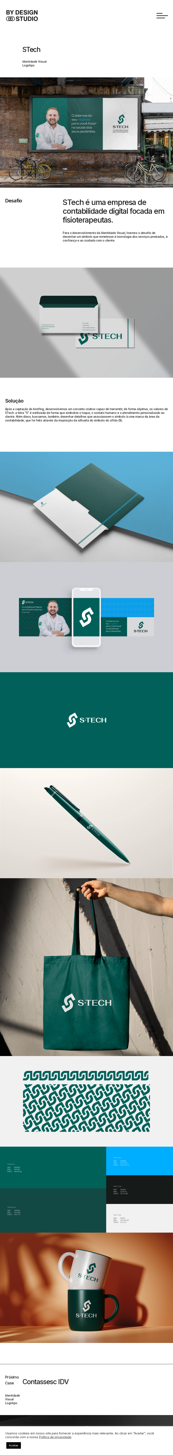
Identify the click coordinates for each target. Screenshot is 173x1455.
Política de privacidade (55, 1437)
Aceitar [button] (13, 1445)
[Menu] (162, 15)
